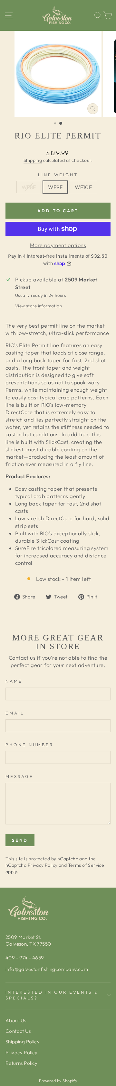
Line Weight (58, 174)
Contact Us (18, 1031)
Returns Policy (21, 1063)
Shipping (33, 160)
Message (19, 776)
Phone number (29, 744)
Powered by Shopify (58, 1080)
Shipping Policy (22, 1042)
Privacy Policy (43, 865)
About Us (15, 1020)
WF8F (29, 187)
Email (14, 712)
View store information (38, 305)
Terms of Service (86, 865)
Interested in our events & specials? (51, 995)
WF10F (83, 187)
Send (20, 840)
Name (14, 681)
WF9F (55, 187)
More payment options (58, 245)
